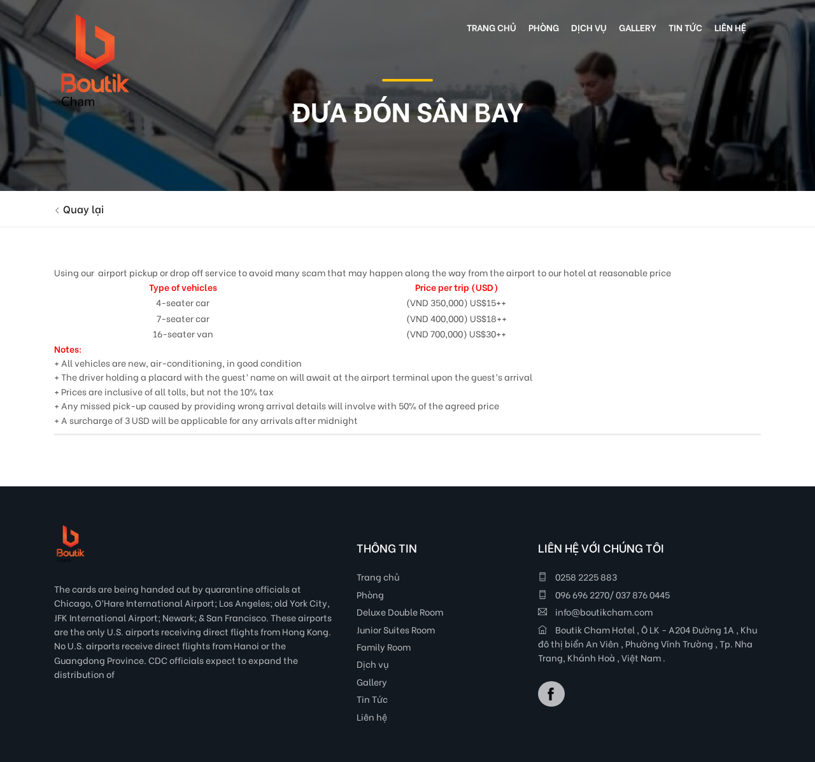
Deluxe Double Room (400, 611)
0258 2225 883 (585, 576)
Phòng (370, 594)
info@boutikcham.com (603, 611)
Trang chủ (378, 576)
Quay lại (82, 208)
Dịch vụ (372, 663)
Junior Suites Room (396, 629)
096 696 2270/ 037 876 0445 (611, 594)
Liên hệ (372, 716)
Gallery (372, 681)
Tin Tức (372, 698)
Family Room (384, 646)
